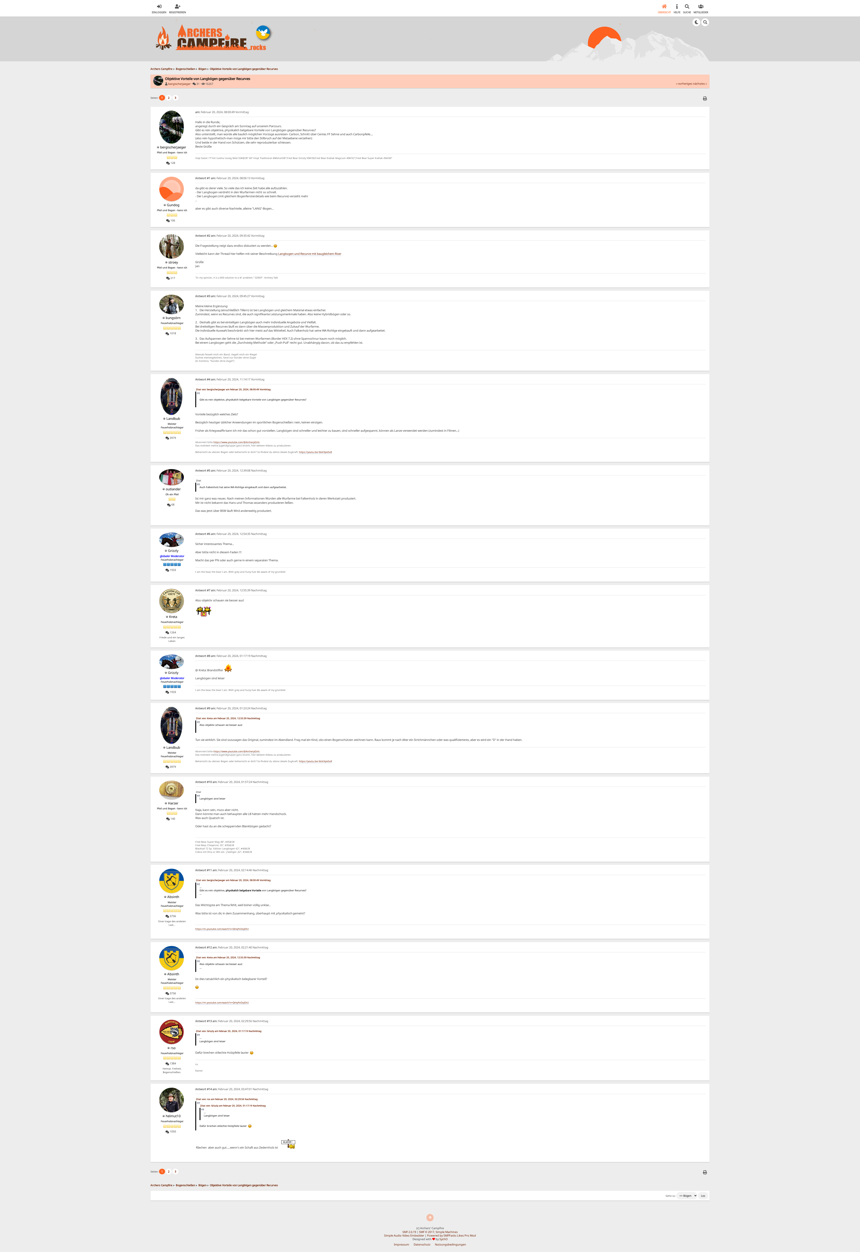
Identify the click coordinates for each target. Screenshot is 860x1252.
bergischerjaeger (179, 84)
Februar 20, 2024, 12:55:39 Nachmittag (231, 590)
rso (173, 1048)
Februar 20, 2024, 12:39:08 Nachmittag (231, 470)
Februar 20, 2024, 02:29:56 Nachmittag (231, 1021)
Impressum (401, 1244)
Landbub (173, 418)
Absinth (173, 896)
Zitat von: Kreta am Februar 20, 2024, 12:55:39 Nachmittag (228, 718)
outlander (173, 489)
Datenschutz (422, 1244)
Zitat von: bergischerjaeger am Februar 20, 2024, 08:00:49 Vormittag (233, 389)
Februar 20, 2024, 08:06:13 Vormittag (229, 178)
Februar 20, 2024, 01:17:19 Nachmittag (231, 656)
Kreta (173, 616)
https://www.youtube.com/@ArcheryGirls (236, 442)
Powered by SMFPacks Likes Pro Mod (451, 1235)
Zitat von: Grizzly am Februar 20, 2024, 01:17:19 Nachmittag (228, 1031)
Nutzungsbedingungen (450, 1244)
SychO (443, 1239)
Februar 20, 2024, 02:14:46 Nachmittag (231, 870)
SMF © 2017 (426, 1232)
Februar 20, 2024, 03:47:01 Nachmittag (231, 1089)
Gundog (173, 205)
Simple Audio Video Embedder (404, 1235)
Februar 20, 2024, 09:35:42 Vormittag (229, 236)
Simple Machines (447, 1232)
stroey (173, 262)
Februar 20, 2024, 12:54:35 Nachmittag (231, 534)
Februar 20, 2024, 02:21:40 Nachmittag (231, 947)
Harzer (173, 803)
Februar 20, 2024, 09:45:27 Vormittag (229, 296)
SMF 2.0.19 (409, 1232)
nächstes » (700, 84)
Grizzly (173, 550)
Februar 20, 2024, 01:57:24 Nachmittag (231, 782)
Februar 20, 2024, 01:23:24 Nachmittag (231, 708)
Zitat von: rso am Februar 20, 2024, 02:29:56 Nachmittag (227, 1099)
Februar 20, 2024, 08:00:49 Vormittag (222, 112)
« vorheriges (684, 84)
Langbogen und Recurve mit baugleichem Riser (309, 254)
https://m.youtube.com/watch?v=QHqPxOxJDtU (222, 928)
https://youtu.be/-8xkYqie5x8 (315, 452)
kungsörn (173, 317)
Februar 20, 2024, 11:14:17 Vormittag (229, 379)
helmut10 (173, 1116)
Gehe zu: (671, 1195)
